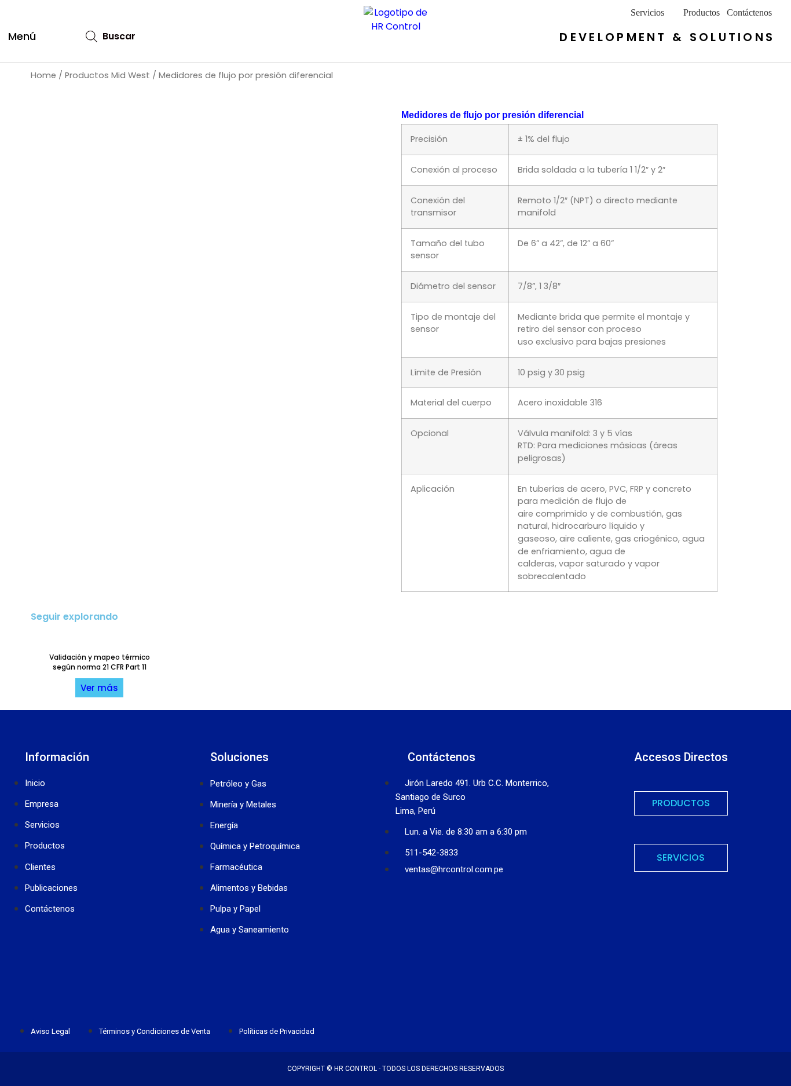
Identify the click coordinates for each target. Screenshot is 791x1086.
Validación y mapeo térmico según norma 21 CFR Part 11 (99, 662)
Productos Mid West (107, 75)
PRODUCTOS (681, 803)
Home (43, 75)
